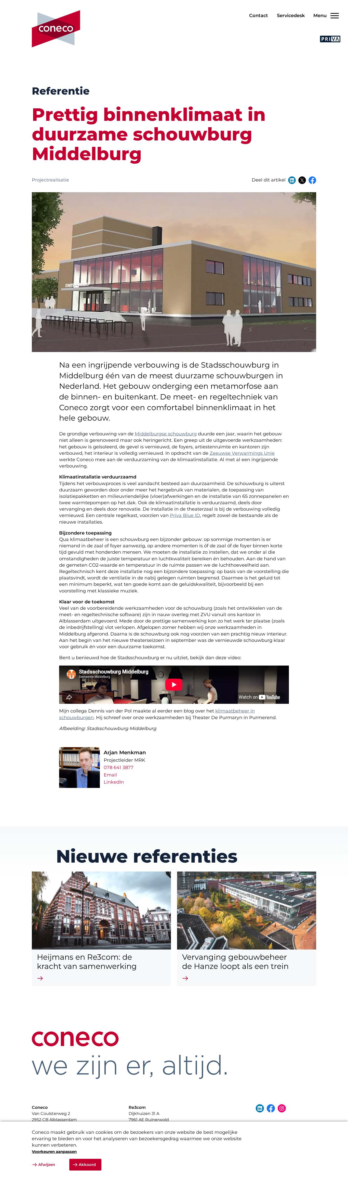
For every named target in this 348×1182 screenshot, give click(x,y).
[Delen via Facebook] (312, 180)
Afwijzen (46, 1164)
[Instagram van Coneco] (282, 1108)
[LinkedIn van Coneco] (260, 1108)
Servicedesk (291, 15)
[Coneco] (56, 28)
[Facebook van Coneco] (271, 1108)
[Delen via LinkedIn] (292, 180)
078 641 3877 (118, 767)
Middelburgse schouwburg (166, 434)
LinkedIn (114, 782)
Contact (258, 15)
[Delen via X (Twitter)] (302, 180)
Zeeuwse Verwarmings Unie (242, 453)
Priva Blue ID (185, 515)
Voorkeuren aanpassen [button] (54, 1151)
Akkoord (87, 1164)
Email (110, 775)
